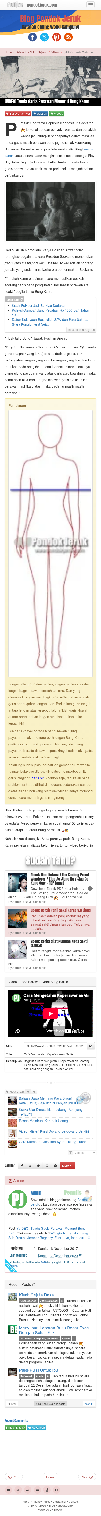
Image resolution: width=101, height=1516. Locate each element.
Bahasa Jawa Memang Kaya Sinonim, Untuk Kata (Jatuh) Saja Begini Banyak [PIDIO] (52, 1100)
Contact (73, 1501)
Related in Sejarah (81, 330)
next (87, 1404)
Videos (55, 52)
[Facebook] (22, 1165)
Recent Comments (16, 1420)
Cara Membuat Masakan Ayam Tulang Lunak (52, 1141)
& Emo (14, 1427)
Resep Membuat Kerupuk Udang (43, 1120)
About (26, 1501)
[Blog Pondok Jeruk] (15, 4)
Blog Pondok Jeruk (50, 19)
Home (8, 52)
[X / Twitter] (30, 1165)
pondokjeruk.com (42, 5)
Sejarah (42, 52)
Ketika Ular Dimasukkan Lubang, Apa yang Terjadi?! (51, 1111)
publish (14, 1266)
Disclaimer (59, 1501)
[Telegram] (55, 1165)
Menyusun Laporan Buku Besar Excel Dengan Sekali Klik (54, 1330)
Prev (15, 1477)
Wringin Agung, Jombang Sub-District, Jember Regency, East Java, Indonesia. (48, 1235)
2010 (38, 1505)
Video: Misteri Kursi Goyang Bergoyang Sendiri (54, 1131)
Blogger (59, 1509)
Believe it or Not (25, 52)
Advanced (38, 1427)
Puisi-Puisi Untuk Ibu (38, 1370)
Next (85, 1477)
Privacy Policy (41, 1501)
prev (13, 1404)
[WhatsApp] (47, 1165)
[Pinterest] (38, 1165)
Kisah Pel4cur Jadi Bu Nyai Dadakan (39, 305)
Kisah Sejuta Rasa (36, 1295)
